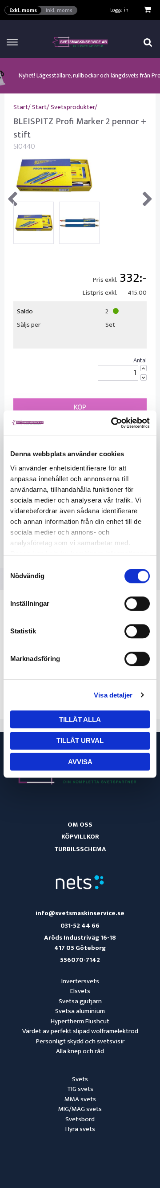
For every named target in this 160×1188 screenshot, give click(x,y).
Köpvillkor (80, 836)
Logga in (119, 9)
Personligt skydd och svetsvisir (80, 1041)
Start (20, 107)
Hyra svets (80, 1129)
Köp (80, 407)
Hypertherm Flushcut (80, 1021)
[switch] (137, 603)
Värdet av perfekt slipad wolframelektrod (80, 1031)
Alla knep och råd (80, 1051)
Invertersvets (80, 981)
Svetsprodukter (73, 107)
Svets (80, 1079)
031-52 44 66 (80, 926)
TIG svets (80, 1089)
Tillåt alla (80, 719)
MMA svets (80, 1099)
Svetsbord (80, 1119)
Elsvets (80, 991)
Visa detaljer (113, 695)
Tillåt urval (80, 740)
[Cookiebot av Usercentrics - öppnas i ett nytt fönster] (113, 423)
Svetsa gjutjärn (80, 1001)
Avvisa (80, 762)
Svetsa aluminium (80, 1011)
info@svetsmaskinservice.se (80, 913)
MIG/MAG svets (80, 1109)
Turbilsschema (80, 849)
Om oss (80, 824)
